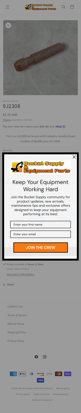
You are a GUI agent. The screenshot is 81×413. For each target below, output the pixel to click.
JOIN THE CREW (40, 247)
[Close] (74, 156)
